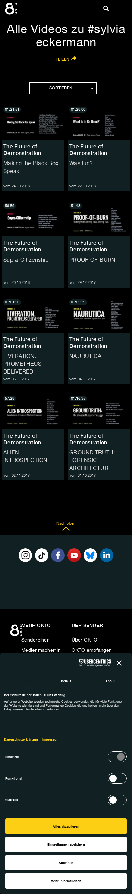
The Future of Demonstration (22, 149)
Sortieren (60, 88)
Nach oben (65, 524)
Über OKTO (84, 640)
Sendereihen (35, 640)
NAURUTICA (85, 356)
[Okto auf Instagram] (25, 555)
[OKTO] (12, 8)
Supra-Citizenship (25, 260)
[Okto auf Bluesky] (90, 555)
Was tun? (81, 164)
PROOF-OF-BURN (92, 260)
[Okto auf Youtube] (74, 555)
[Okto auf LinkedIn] (106, 555)
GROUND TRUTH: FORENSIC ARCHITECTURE (92, 460)
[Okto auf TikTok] (41, 555)
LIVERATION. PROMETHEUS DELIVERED (22, 364)
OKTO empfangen (92, 650)
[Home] (17, 632)
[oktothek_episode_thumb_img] (33, 122)
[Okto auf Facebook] (58, 555)
